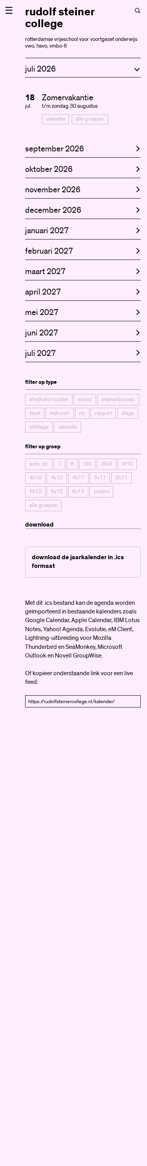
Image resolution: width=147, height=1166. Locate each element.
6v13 (78, 491)
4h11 (78, 477)
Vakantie (55, 119)
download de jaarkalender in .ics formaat (78, 561)
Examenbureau (118, 399)
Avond (85, 399)
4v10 (57, 477)
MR (82, 413)
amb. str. (39, 464)
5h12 (35, 491)
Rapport (103, 413)
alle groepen (90, 119)
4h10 (35, 477)
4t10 (127, 464)
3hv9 (106, 464)
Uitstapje (39, 427)
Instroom (59, 413)
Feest (34, 413)
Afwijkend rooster (49, 399)
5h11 (121, 477)
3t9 (87, 464)
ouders (101, 491)
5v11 (100, 477)
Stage (128, 413)
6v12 (57, 491)
